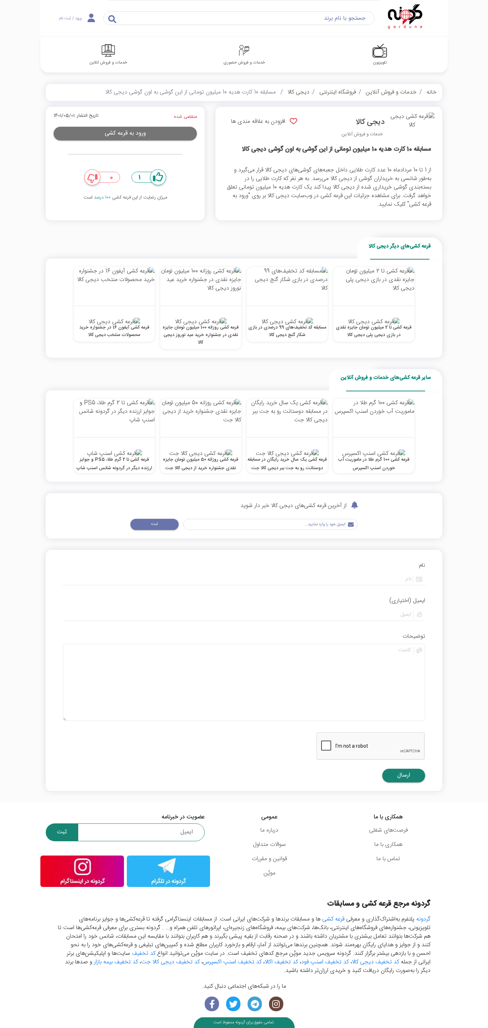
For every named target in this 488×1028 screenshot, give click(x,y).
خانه (432, 92)
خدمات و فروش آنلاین (391, 92)
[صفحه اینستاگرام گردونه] (276, 1004)
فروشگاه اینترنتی (337, 92)
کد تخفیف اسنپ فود (325, 962)
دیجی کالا (298, 92)
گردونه (423, 919)
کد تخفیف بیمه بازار (116, 962)
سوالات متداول (269, 844)
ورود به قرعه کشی (125, 133)
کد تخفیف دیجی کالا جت (170, 962)
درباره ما (269, 830)
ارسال (403, 775)
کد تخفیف (143, 953)
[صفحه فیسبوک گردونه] (212, 1004)
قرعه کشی (333, 919)
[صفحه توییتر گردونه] (233, 1004)
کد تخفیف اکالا (281, 962)
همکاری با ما (388, 844)
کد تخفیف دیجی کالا (375, 962)
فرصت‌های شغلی (388, 830)
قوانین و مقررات (269, 859)
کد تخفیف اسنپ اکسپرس (232, 962)
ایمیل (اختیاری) (407, 601)
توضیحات (414, 636)
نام (422, 565)
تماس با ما (388, 859)
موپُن (269, 873)
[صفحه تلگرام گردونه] (254, 1004)
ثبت (154, 524)
